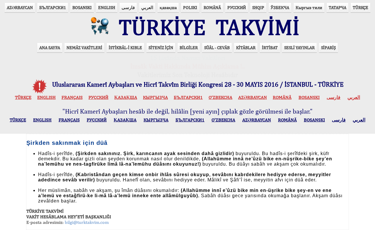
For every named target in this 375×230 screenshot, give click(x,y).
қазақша (168, 7)
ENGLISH (106, 7)
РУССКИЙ (236, 7)
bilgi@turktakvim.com (87, 222)
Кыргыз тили (309, 7)
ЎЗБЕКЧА (280, 7)
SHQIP (258, 7)
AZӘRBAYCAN (20, 7)
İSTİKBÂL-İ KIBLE (125, 47)
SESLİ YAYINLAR (299, 47)
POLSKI (190, 7)
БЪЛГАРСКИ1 (52, 7)
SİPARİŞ (328, 47)
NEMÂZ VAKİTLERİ (84, 47)
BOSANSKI (82, 7)
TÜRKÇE (360, 7)
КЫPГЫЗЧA (155, 97)
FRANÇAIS (72, 97)
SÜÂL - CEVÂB (217, 47)
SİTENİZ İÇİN (161, 47)
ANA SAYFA (49, 47)
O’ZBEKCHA (220, 97)
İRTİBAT (270, 47)
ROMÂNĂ (212, 7)
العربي (147, 7)
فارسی (128, 7)
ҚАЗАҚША (125, 97)
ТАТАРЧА (337, 7)
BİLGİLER (189, 47)
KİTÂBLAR (245, 47)
